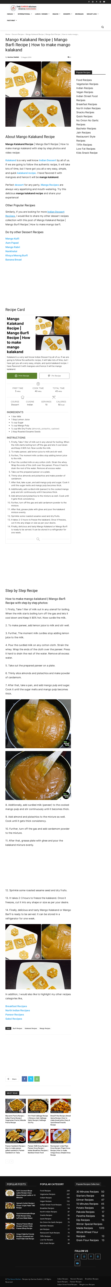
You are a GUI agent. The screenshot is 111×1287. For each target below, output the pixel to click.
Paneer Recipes (14, 1014)
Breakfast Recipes (16, 1006)
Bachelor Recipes (57, 1112)
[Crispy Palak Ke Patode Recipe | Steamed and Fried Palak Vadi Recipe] (10, 1236)
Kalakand (10, 160)
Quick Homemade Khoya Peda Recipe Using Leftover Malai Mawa (25, 1216)
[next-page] (11, 1161)
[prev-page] (7, 1161)
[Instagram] (92, 2)
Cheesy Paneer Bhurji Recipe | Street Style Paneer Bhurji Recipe (24, 1226)
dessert (19, 184)
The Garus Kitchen (14, 1279)
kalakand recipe (26, 173)
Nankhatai (11, 251)
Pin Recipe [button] (56, 376)
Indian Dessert (47, 160)
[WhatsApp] (37, 1079)
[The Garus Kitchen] (23, 8)
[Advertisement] (38, 284)
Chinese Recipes (34, 1112)
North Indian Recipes (17, 1010)
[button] (102, 27)
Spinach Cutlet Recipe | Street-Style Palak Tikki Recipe (25, 1205)
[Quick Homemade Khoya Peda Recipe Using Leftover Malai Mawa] (10, 1215)
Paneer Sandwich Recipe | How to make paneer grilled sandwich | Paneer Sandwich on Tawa (15, 1149)
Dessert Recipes (18, 34)
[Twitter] (30, 1079)
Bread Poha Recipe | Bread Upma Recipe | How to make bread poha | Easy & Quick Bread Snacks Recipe (60, 1120)
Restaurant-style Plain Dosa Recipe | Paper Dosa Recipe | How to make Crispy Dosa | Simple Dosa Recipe (60, 1150)
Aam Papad (12, 242)
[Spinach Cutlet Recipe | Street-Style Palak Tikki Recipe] (10, 1205)
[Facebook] (89, 2)
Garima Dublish (13, 57)
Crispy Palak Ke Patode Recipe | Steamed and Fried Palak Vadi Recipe (25, 1236)
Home (7, 34)
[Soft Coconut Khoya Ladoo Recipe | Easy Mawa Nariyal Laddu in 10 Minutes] (10, 1193)
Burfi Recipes (17, 1028)
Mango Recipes (50, 184)
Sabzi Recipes (13, 1018)
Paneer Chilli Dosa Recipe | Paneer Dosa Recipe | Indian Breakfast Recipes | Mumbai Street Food (38, 1149)
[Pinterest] (96, 2)
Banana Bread (13, 259)
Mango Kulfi (12, 238)
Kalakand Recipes (31, 1028)
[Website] (100, 2)
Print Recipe (23, 376)
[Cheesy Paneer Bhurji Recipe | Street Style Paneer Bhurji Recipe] (10, 1226)
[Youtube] (104, 2)
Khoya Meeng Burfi (16, 255)
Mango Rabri (12, 247)
